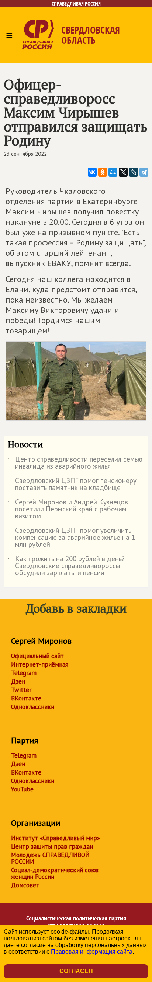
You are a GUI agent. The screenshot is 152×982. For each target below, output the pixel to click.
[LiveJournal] (133, 172)
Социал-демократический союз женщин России (55, 873)
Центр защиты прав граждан (52, 846)
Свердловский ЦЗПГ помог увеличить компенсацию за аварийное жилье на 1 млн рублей (71, 538)
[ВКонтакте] (92, 172)
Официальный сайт (37, 656)
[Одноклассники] (102, 172)
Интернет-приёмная (39, 664)
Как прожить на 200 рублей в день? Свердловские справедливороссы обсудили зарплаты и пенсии (66, 566)
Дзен (18, 681)
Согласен (76, 971)
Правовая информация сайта (91, 951)
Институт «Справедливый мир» (55, 838)
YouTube (22, 789)
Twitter (21, 689)
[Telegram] (143, 172)
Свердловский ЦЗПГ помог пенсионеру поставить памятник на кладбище (72, 484)
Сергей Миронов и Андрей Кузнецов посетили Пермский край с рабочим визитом (68, 509)
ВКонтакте (26, 698)
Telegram (24, 673)
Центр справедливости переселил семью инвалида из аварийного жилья (75, 463)
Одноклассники (32, 706)
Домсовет (25, 885)
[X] (123, 172)
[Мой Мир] (112, 172)
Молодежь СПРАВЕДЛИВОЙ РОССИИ (50, 858)
